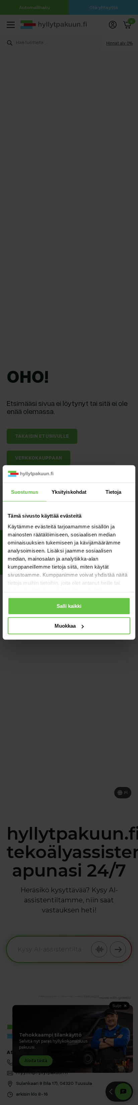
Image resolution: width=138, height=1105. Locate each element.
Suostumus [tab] (24, 492)
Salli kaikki (69, 606)
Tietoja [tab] (114, 492)
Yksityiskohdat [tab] (69, 492)
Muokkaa (65, 626)
